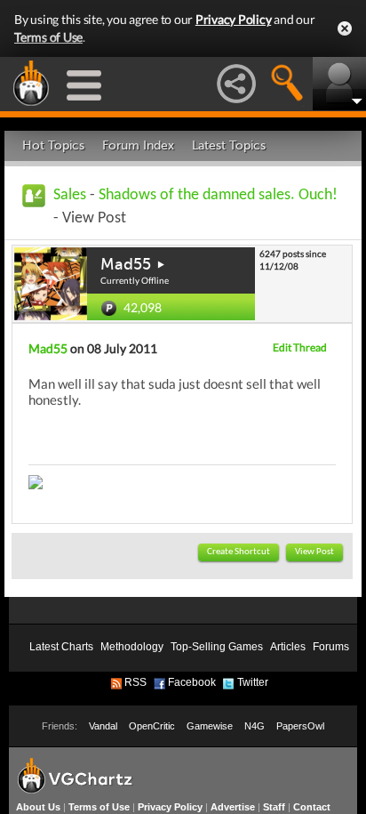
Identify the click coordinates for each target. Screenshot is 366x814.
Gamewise (210, 726)
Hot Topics (53, 145)
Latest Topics (229, 145)
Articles (288, 647)
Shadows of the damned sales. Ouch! (218, 195)
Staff (274, 807)
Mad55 (125, 264)
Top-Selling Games (217, 647)
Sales (69, 195)
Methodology (131, 647)
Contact (311, 807)
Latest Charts (61, 647)
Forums (331, 647)
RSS (135, 682)
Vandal (103, 726)
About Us (38, 807)
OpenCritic (152, 726)
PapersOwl (300, 726)
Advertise (233, 807)
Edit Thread (300, 347)
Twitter (252, 682)
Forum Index (138, 145)
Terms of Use (48, 36)
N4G (254, 726)
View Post (314, 552)
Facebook (192, 682)
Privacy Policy (233, 19)
